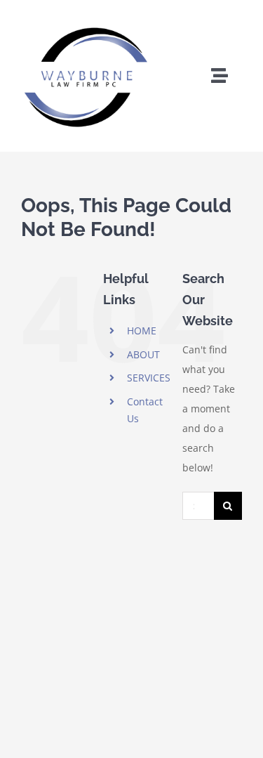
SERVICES (148, 377)
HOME (141, 330)
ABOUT (143, 354)
